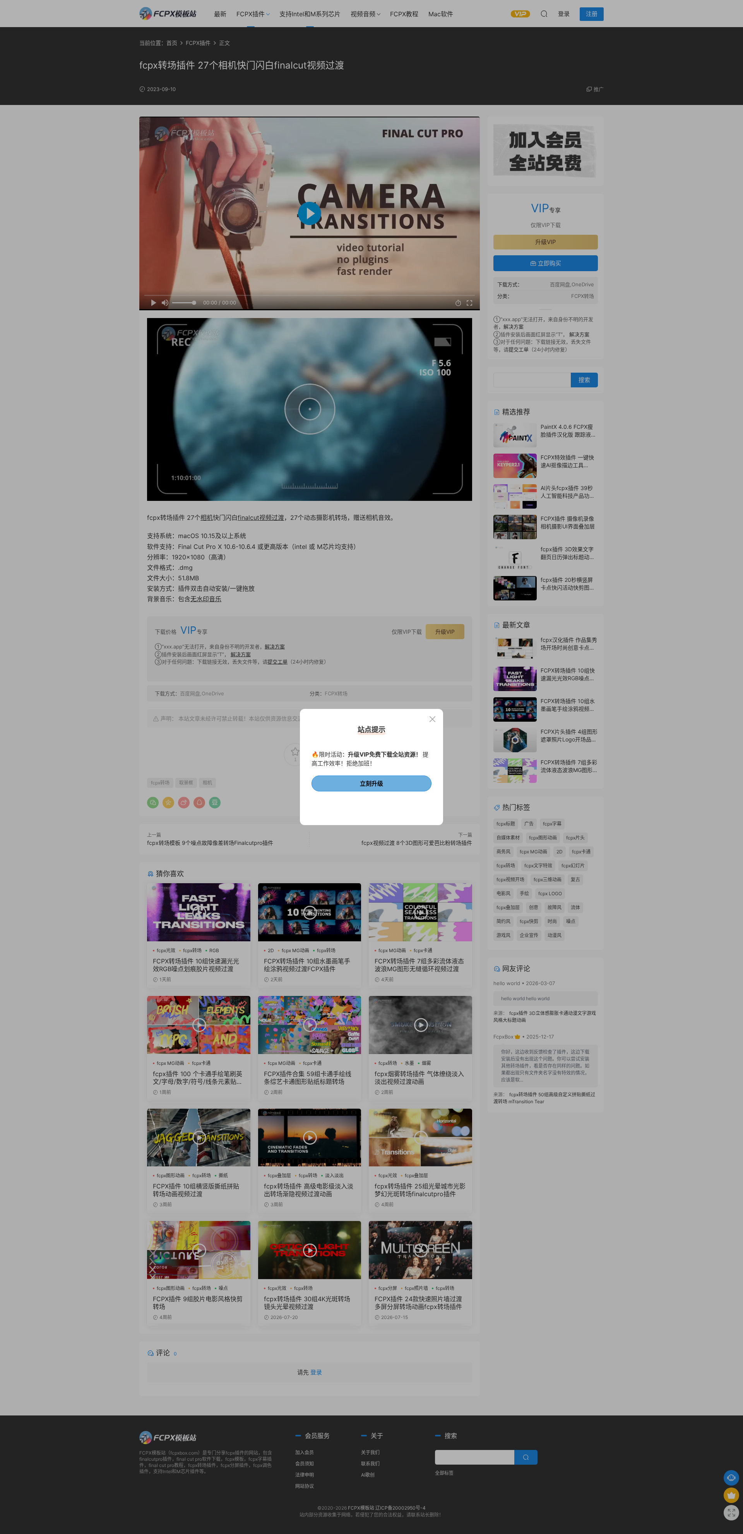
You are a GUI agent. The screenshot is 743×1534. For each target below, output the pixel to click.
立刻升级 (371, 783)
